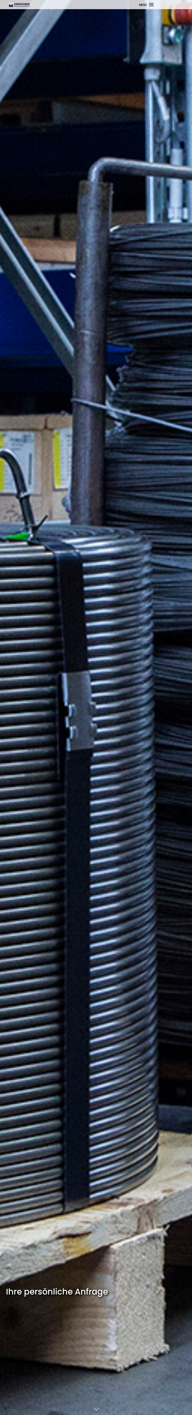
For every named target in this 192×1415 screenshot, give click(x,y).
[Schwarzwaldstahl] (29, 7)
